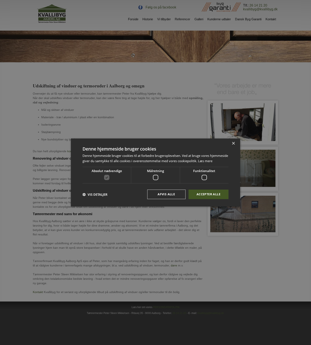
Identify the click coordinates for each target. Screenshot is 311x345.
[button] (95, 194)
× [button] (233, 143)
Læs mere (205, 161)
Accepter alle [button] (208, 194)
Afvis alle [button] (166, 194)
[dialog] (155, 172)
